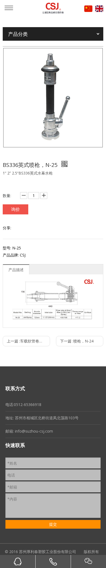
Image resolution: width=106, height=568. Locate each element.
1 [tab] (53, 140)
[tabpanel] (53, 97)
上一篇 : (28, 341)
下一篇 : (76, 341)
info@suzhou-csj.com (34, 431)
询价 (15, 209)
